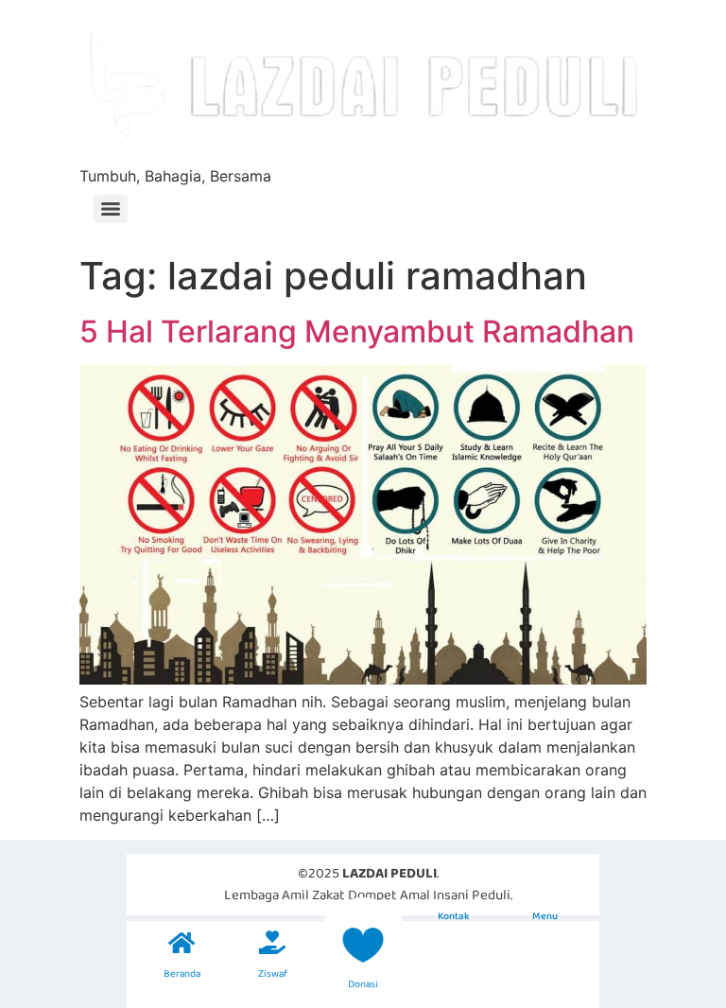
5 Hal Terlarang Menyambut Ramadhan (356, 331)
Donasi (363, 984)
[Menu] (111, 209)
